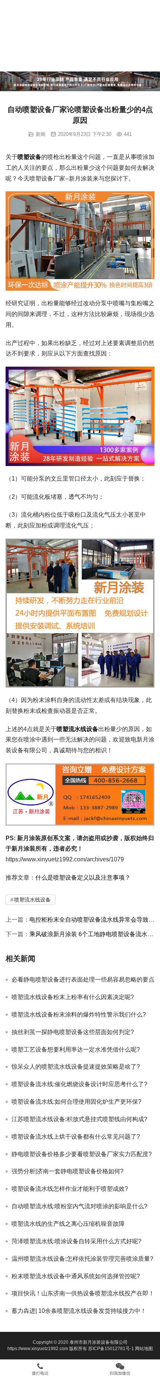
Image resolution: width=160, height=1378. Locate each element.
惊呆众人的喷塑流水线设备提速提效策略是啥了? (76, 1066)
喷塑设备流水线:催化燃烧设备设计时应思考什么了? (79, 1084)
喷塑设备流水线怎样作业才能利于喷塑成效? (70, 1189)
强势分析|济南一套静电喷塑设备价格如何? (68, 1171)
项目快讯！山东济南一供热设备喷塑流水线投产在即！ (83, 1293)
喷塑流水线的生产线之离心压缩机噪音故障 (68, 1224)
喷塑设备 (29, 157)
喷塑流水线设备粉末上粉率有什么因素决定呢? (73, 997)
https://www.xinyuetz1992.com (37, 1348)
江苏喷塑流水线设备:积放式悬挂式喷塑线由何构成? (79, 1119)
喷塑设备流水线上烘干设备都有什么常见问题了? (76, 1136)
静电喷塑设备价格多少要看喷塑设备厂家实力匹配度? (82, 1154)
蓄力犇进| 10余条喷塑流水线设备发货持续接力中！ (79, 1311)
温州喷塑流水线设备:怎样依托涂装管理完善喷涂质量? (82, 1259)
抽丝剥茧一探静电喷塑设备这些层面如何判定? (73, 1032)
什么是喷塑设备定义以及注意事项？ (83, 877)
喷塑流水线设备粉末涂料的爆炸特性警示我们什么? (79, 1014)
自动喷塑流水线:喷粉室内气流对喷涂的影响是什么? (79, 1206)
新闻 (40, 134)
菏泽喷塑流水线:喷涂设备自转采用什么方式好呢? (76, 1241)
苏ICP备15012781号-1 (111, 1348)
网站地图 (144, 1348)
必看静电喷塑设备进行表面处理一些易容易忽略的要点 (83, 979)
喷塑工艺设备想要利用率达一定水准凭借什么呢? (76, 1049)
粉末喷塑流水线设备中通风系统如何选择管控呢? (76, 1276)
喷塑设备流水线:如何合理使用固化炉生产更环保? (76, 1101)
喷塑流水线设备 (77, 729)
